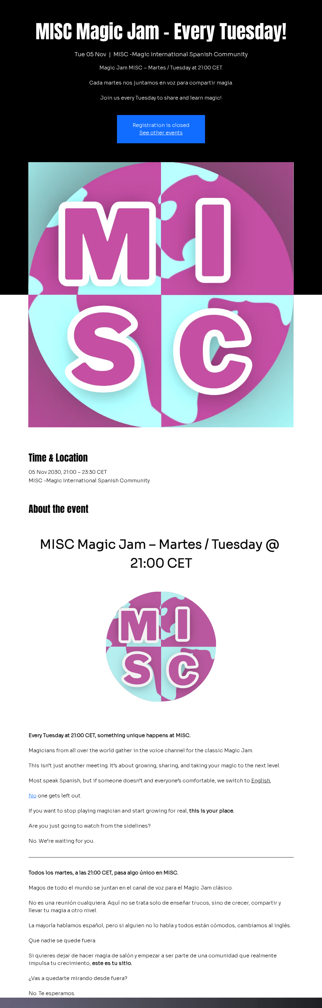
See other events (161, 132)
